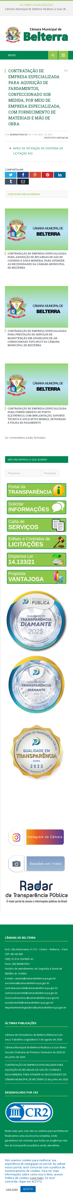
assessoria (31, 1135)
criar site (29, 1131)
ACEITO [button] (28, 1189)
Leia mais (37, 1178)
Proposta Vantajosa (56, 137)
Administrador (18, 134)
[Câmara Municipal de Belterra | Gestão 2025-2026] (36, 34)
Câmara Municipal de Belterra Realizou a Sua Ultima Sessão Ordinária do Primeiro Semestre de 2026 (37, 9)
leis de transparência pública (22, 1145)
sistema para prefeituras (53, 1131)
